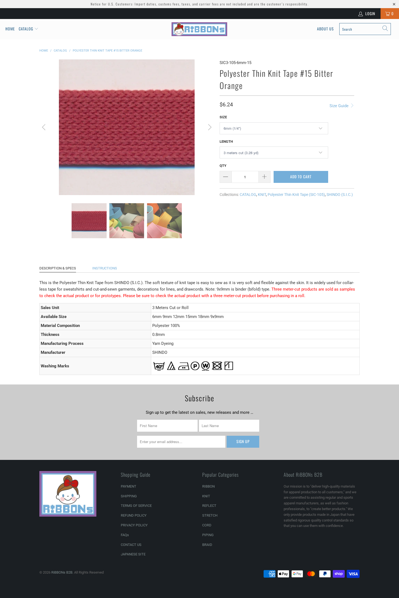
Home (10, 28)
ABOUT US (325, 28)
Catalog (26, 28)
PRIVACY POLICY (134, 525)
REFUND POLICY (134, 515)
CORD (206, 525)
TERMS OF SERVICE (136, 506)
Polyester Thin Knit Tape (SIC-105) (296, 194)
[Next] (209, 127)
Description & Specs (57, 268)
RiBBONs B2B (61, 572)
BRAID (207, 545)
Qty (223, 166)
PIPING (208, 535)
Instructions (104, 268)
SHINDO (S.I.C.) (340, 194)
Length (226, 141)
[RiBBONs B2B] (199, 29)
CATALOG (248, 194)
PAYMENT (128, 486)
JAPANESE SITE (133, 554)
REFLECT (209, 506)
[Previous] (44, 127)
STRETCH (209, 515)
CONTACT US (131, 545)
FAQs (125, 535)
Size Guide (340, 105)
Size (223, 117)
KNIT (262, 194)
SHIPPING (129, 496)
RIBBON (208, 486)
